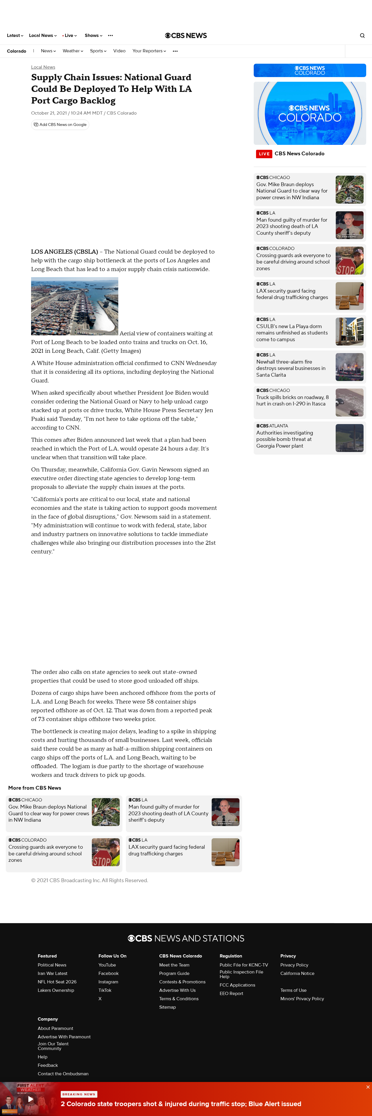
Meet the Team (174, 965)
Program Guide (174, 973)
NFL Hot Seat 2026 (57, 982)
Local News (41, 35)
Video (119, 51)
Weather (72, 51)
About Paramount (55, 1028)
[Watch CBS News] (30, 1099)
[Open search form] (362, 35)
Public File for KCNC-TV (244, 965)
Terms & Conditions (178, 998)
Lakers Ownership (56, 990)
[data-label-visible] (366, 1086)
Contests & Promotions (182, 982)
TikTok (105, 990)
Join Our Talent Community (53, 1046)
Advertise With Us (177, 990)
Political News (52, 965)
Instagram (108, 982)
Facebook (109, 973)
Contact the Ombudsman (63, 1073)
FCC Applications (237, 985)
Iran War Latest (52, 973)
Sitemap (167, 1007)
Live (69, 35)
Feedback (48, 1065)
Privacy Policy (294, 965)
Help (42, 1057)
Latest (14, 35)
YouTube (107, 965)
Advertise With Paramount (64, 1037)
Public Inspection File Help (241, 974)
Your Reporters (148, 51)
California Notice (297, 973)
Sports (97, 51)
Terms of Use (293, 990)
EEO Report (231, 993)
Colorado (16, 51)
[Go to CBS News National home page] (186, 35)
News (47, 51)
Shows (92, 35)
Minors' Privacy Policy (302, 998)
